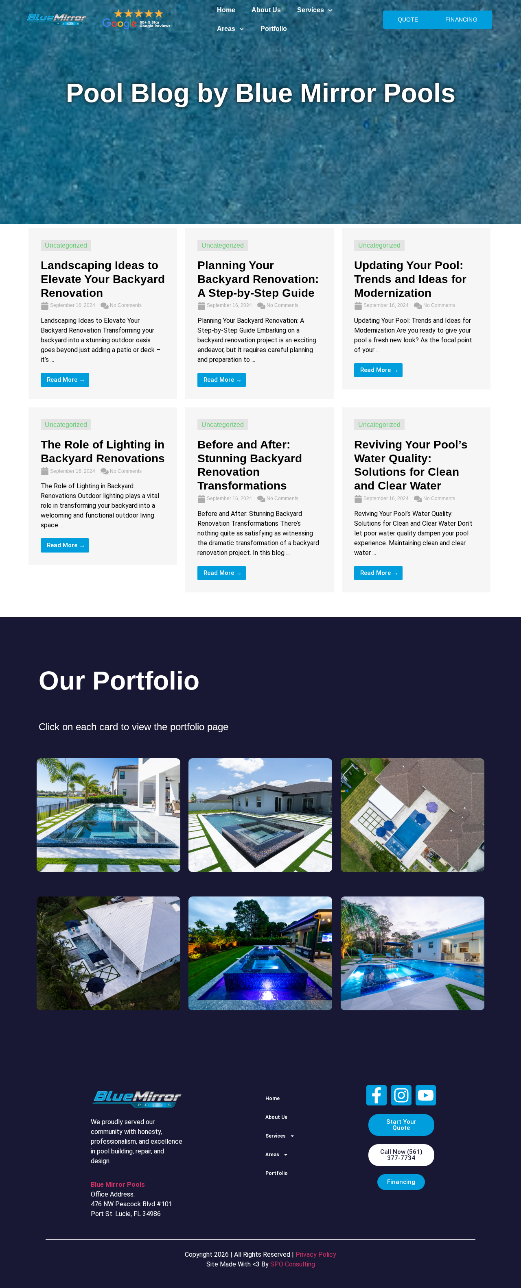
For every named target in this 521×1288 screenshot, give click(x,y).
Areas (226, 28)
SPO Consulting (292, 1264)
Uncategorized (66, 245)
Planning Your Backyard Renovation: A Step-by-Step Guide (258, 279)
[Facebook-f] (376, 1095)
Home (226, 10)
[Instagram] (401, 1095)
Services (310, 10)
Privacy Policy (316, 1254)
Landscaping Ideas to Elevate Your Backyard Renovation (103, 279)
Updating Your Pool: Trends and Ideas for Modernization (410, 279)
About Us (266, 10)
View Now (109, 823)
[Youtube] (426, 1095)
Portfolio (273, 28)
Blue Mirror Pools (118, 1184)
